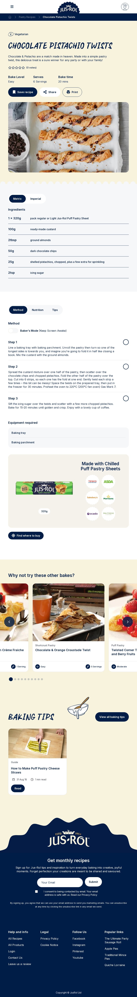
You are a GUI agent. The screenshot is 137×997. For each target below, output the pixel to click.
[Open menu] (12, 7)
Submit (93, 881)
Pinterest (78, 951)
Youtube (78, 957)
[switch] (13, 330)
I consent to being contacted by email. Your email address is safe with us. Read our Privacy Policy (71, 893)
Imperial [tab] (35, 198)
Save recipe (25, 92)
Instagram (79, 945)
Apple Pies (111, 948)
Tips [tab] (55, 310)
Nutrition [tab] (37, 310)
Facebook (79, 938)
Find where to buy (28, 535)
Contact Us (15, 957)
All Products (16, 945)
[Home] (10, 17)
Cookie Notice (49, 945)
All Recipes (15, 938)
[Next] (127, 621)
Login (11, 951)
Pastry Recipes (27, 17)
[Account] (125, 7)
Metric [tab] (17, 198)
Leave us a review (19, 964)
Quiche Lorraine (115, 965)
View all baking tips (112, 717)
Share (52, 92)
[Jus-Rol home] (69, 6)
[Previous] (9, 621)
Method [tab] (18, 310)
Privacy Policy (49, 938)
